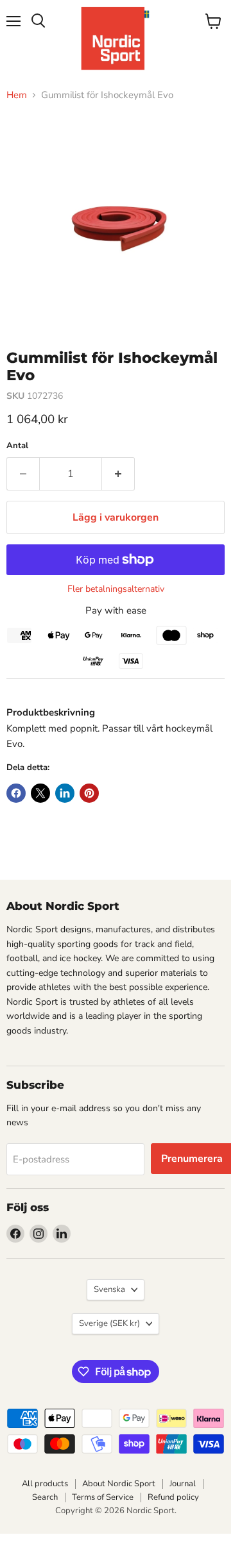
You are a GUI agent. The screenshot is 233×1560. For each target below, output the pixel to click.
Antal (17, 446)
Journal (182, 1483)
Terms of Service (103, 1497)
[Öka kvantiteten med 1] (118, 474)
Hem (16, 95)
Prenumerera (192, 1159)
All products (45, 1483)
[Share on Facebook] (16, 793)
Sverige (109, 1323)
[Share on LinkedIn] (64, 793)
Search (45, 1497)
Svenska (109, 1289)
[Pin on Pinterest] (89, 793)
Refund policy (173, 1497)
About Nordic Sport (118, 1483)
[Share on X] (40, 793)
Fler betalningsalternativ (115, 589)
